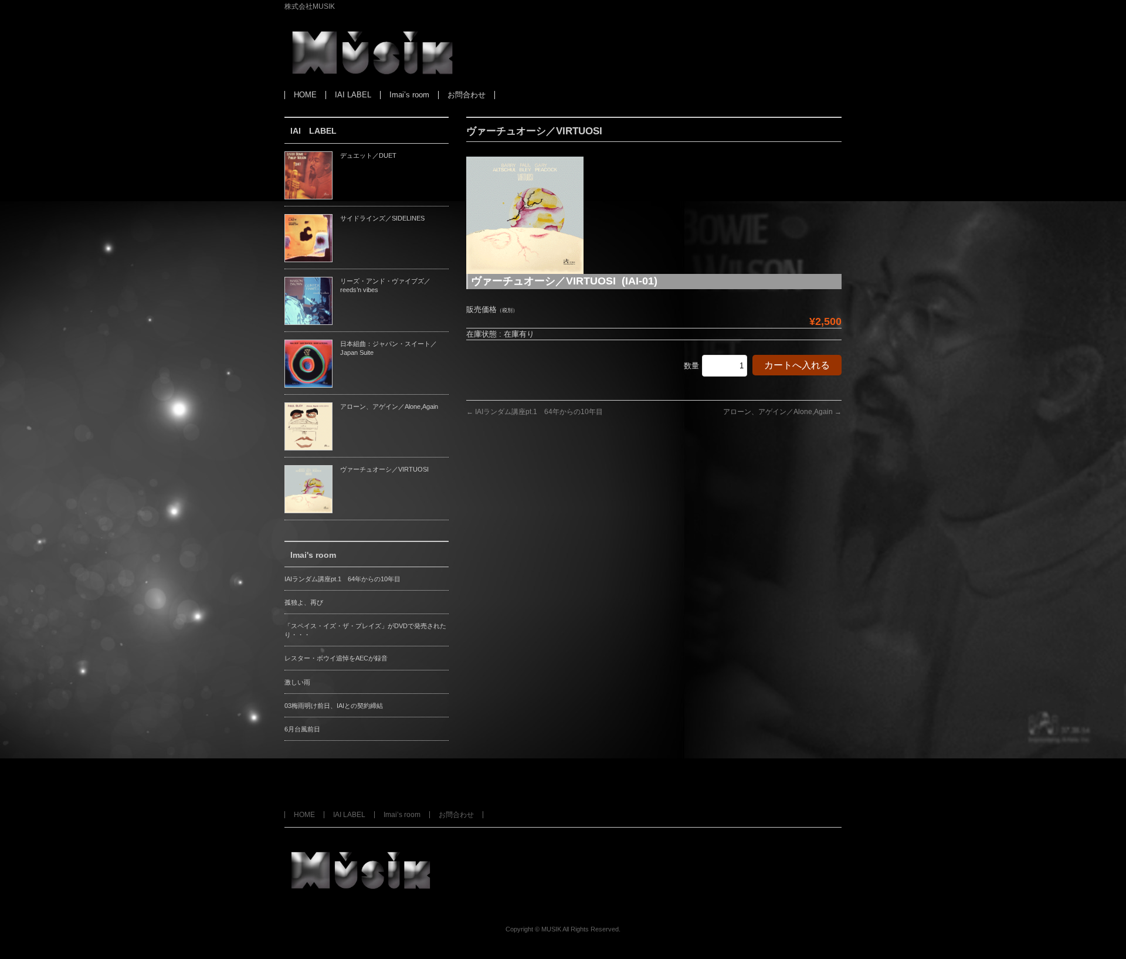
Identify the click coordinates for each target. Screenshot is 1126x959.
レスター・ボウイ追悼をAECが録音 (336, 658)
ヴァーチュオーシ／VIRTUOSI (384, 469)
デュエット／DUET (368, 155)
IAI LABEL (349, 815)
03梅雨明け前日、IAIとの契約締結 (333, 705)
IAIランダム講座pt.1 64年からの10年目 (534, 412)
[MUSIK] (372, 69)
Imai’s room (402, 815)
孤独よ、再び (303, 602)
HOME (304, 815)
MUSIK (551, 929)
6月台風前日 (302, 729)
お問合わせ (456, 815)
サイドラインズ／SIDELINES (382, 218)
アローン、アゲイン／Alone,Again (782, 412)
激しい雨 (297, 682)
